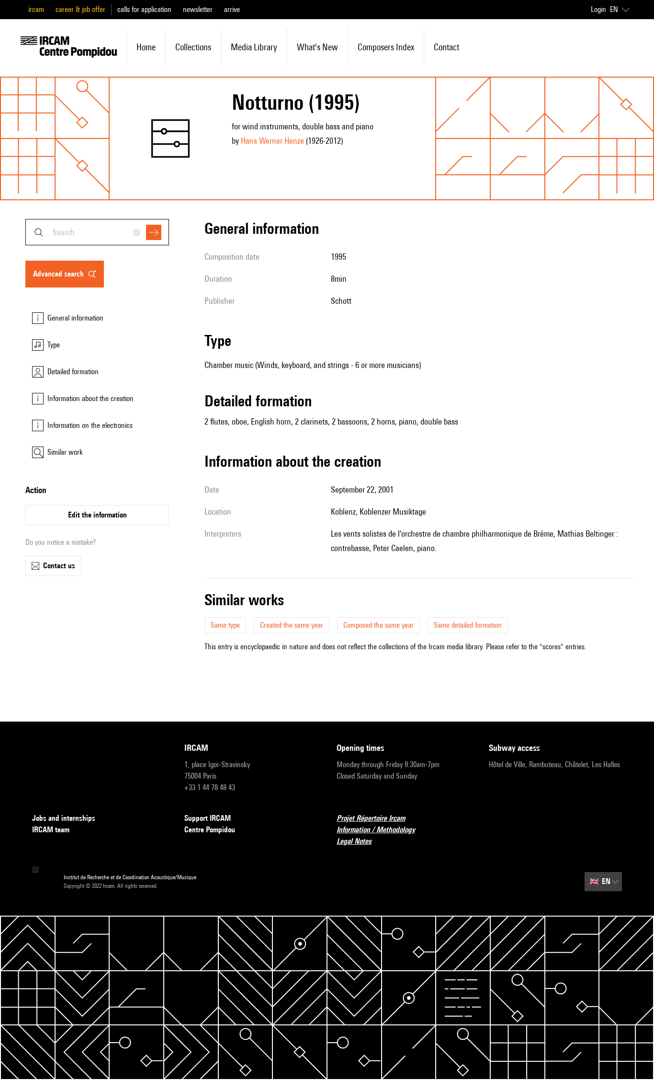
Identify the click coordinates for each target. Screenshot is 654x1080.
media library (254, 47)
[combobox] (97, 232)
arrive (232, 9)
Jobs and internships (63, 818)
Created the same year (291, 625)
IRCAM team (50, 829)
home (146, 47)
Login (598, 9)
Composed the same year (378, 625)
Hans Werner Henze (272, 141)
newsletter (198, 9)
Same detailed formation (468, 625)
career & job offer (80, 9)
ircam (36, 9)
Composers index (386, 47)
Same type (225, 625)
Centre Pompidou (209, 829)
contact (446, 47)
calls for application (144, 9)
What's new (317, 47)
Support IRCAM (207, 818)
